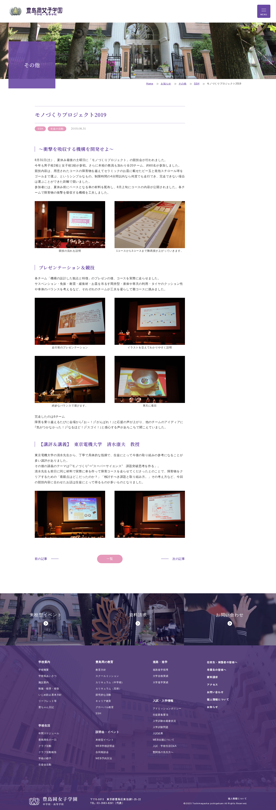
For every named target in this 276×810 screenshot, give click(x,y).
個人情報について (237, 798)
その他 (182, 83)
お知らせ (166, 83)
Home (149, 83)
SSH (196, 83)
